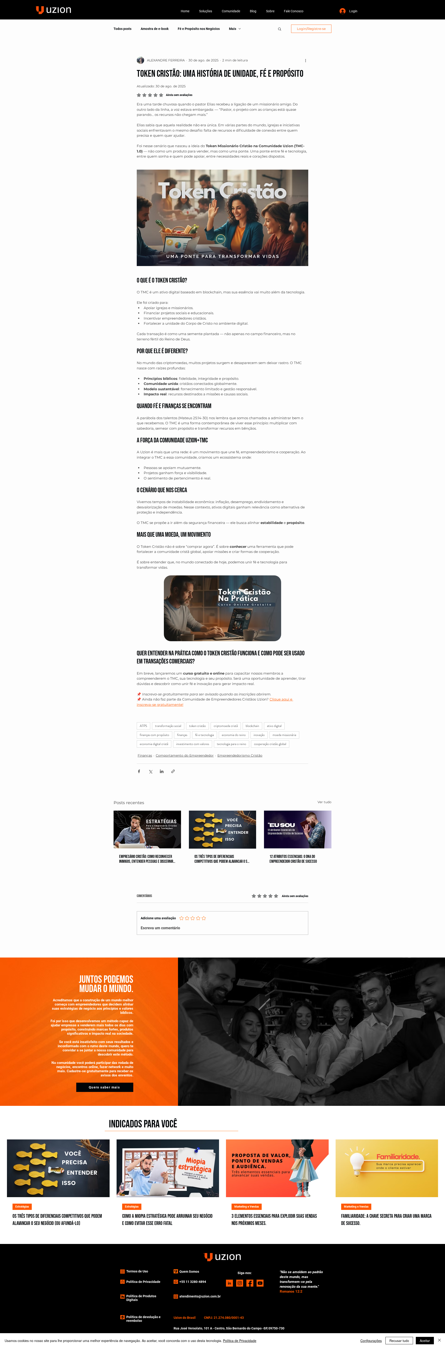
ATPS (143, 725)
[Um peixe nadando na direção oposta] (222, 830)
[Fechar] (439, 1340)
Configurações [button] (371, 1340)
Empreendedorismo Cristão (239, 755)
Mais (232, 29)
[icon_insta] (239, 1283)
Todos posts (122, 29)
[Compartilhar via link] (173, 771)
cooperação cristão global (270, 744)
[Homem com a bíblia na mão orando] (297, 829)
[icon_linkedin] (229, 1283)
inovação (259, 735)
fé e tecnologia (204, 735)
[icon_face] (249, 1283)
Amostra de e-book (154, 29)
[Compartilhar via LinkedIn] (161, 771)
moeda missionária (284, 735)
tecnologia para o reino (231, 744)
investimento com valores (192, 744)
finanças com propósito (154, 735)
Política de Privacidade (239, 1340)
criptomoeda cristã (226, 725)
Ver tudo (324, 802)
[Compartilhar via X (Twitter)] (150, 771)
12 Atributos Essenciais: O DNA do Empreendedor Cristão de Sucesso (293, 859)
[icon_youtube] (260, 1283)
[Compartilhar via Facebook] (139, 771)
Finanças (145, 755)
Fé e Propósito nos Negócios (199, 29)
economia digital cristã (154, 744)
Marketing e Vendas (246, 1206)
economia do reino (234, 735)
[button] (205, 11)
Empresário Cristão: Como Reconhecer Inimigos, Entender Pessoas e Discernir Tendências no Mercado (146, 859)
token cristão (197, 725)
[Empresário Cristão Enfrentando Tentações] (147, 829)
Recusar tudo (399, 1340)
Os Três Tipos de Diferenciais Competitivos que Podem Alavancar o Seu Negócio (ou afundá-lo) (222, 859)
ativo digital (274, 725)
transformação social (168, 725)
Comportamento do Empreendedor (185, 755)
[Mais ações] (305, 60)
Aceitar (425, 1340)
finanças (182, 735)
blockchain (252, 725)
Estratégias (22, 1206)
